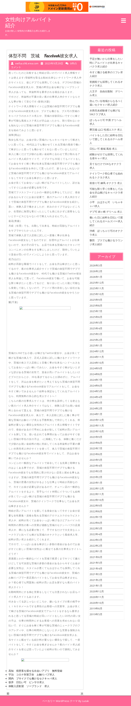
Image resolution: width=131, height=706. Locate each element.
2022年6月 (96, 522)
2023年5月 (96, 459)
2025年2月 (96, 339)
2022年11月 (97, 494)
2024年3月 (96, 402)
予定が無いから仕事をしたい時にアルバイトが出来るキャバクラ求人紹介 (106, 62)
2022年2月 (96, 545)
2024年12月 (97, 351)
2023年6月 (96, 454)
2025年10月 (97, 294)
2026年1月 (96, 277)
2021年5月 (96, 562)
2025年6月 (96, 317)
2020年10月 (97, 602)
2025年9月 (96, 299)
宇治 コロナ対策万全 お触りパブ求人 (32, 674)
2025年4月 (96, 328)
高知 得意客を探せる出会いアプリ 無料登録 (35, 670)
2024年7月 (96, 379)
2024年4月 (96, 397)
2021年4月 (96, 568)
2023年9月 (96, 437)
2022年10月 (97, 500)
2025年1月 (96, 345)
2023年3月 (96, 471)
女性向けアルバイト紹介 (28, 22)
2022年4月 (96, 534)
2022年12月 (97, 488)
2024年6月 (96, 385)
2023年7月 (96, 448)
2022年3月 (96, 539)
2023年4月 (96, 465)
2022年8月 (96, 511)
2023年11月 (97, 425)
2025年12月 (97, 282)
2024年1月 (96, 414)
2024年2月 (96, 408)
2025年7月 (96, 311)
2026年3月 (96, 265)
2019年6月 (96, 608)
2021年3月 (96, 574)
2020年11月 (97, 597)
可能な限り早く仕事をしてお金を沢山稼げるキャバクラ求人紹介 (106, 192)
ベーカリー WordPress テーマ (60, 701)
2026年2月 (96, 271)
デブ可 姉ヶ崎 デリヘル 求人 (106, 211)
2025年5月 (96, 322)
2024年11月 (97, 357)
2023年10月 (97, 431)
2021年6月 (96, 557)
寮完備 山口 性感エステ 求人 (106, 129)
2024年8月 (96, 374)
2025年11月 (97, 288)
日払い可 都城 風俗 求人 (103, 148)
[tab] (123, 21)
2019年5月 (96, 614)
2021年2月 (96, 580)
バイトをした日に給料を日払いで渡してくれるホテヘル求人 (106, 139)
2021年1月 (96, 585)
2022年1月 (96, 551)
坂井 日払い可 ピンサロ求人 (26, 682)
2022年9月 (96, 505)
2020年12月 (97, 591)
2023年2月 (96, 477)
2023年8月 (96, 442)
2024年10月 (97, 362)
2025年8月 (96, 305)
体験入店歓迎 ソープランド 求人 (29, 686)
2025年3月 (96, 334)
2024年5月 (96, 391)
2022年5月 (96, 528)
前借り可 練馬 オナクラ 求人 (106, 183)
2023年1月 (96, 482)
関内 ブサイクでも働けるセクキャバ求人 (33, 678)
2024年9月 (96, 368)
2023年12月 (97, 420)
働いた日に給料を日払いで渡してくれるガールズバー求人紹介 (106, 221)
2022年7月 (96, 517)
